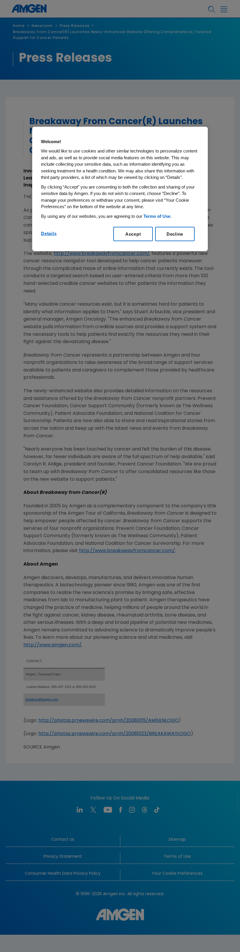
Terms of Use (156, 215)
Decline (175, 234)
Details (48, 233)
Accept (133, 234)
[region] (120, 188)
